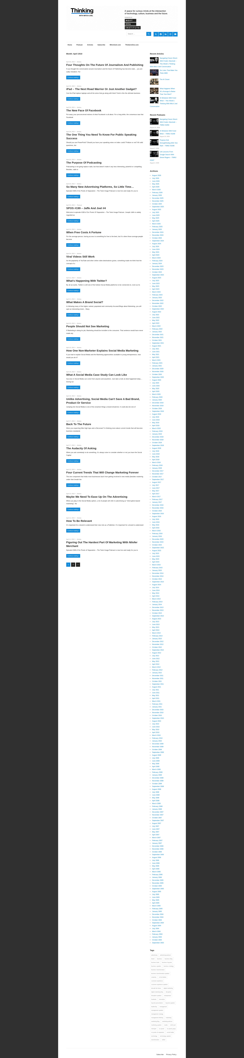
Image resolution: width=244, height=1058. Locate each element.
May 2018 (155, 457)
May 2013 (155, 627)
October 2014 (157, 579)
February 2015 (157, 568)
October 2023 (157, 272)
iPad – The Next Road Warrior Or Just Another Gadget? (101, 89)
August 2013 (156, 619)
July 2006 (155, 860)
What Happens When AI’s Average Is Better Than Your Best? (167, 91)
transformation (155, 1039)
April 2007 (155, 835)
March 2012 (156, 667)
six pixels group (171, 1028)
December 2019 (157, 403)
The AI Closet (164, 79)
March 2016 (156, 531)
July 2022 (155, 315)
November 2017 (157, 474)
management (163, 1006)
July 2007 (155, 826)
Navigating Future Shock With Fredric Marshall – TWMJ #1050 (168, 122)
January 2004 (157, 937)
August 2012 (156, 653)
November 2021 (157, 337)
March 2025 (156, 224)
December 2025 (157, 198)
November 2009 (157, 747)
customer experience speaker (159, 984)
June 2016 (155, 522)
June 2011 (155, 693)
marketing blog (155, 1021)
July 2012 (155, 656)
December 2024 (157, 232)
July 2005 (155, 894)
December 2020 (157, 369)
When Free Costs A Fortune (83, 232)
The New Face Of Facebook (83, 110)
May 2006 (155, 866)
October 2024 (157, 238)
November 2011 (157, 678)
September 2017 (158, 479)
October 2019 (157, 408)
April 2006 (155, 869)
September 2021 (158, 343)
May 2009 (155, 764)
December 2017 (157, 471)
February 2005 (157, 909)
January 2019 (157, 434)
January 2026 (157, 195)
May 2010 (155, 729)
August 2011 (156, 687)
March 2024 (156, 258)
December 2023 (157, 266)
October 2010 (157, 715)
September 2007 (158, 820)
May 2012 (155, 661)
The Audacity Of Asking (81, 448)
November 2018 (157, 440)
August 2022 (156, 312)
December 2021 (157, 334)
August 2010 (156, 721)
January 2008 (157, 809)
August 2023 (156, 278)
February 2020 (157, 397)
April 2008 (155, 801)
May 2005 (155, 900)
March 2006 (156, 872)
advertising (154, 955)
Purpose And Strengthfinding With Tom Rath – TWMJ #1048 (169, 143)
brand (152, 959)
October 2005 (157, 886)
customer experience (157, 981)
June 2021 (155, 352)
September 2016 (158, 513)
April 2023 (155, 289)
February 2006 (157, 874)
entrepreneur (167, 995)
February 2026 (157, 192)
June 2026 (155, 181)
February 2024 (157, 261)
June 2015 (155, 556)
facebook (153, 999)
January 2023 (157, 298)
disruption (168, 992)
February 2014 (157, 602)
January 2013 (157, 639)
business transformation (158, 970)
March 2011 (156, 701)
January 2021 (157, 366)
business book (155, 962)
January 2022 (157, 332)
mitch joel (173, 1025)
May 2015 (155, 559)
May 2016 (155, 525)
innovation (162, 999)
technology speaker (165, 1036)
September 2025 (158, 207)
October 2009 (157, 749)
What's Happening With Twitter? (86, 280)
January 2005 (157, 911)
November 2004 (157, 917)
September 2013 (158, 616)
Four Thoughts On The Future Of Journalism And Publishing (104, 64)
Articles (90, 45)
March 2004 (156, 931)
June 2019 (155, 420)
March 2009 (156, 769)
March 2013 (156, 633)
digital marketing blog (157, 992)
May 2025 (155, 218)
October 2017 (157, 477)
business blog (168, 959)
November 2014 (157, 576)
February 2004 (157, 934)
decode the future (156, 988)
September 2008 (158, 786)
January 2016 (157, 536)
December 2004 (157, 914)
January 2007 (157, 843)
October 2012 (157, 647)
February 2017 (157, 499)
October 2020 (157, 374)
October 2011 (157, 681)
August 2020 (156, 380)
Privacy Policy (171, 1054)
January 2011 (157, 707)
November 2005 (157, 883)
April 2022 (155, 323)
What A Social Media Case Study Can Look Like (96, 374)
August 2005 (156, 891)
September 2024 (158, 241)
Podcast (79, 45)
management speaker (157, 1010)
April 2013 (155, 630)
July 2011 (155, 690)
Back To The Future (78, 424)
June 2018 (155, 454)
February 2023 (157, 295)
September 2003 (158, 943)
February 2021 (157, 363)
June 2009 (155, 761)
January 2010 (157, 741)
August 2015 (156, 550)
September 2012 (158, 650)
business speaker (156, 966)
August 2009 (156, 755)
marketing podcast (167, 1021)
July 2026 (155, 178)
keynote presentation (157, 1003)
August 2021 (156, 346)
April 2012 (155, 664)
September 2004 (158, 923)
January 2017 (157, 502)
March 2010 (156, 735)
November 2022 (157, 303)
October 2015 (157, 545)
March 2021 (156, 360)
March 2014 (156, 599)
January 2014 (157, 604)
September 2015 (158, 548)
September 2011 (158, 684)
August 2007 (156, 823)
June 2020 (155, 386)
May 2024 (155, 252)
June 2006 (155, 863)
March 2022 (156, 326)
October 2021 (157, 340)
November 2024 (157, 235)
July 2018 (155, 451)
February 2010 (157, 738)
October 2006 (157, 852)
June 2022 (155, 317)
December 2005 (157, 880)
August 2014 (156, 585)
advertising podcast (165, 955)
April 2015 (155, 562)
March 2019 (156, 428)
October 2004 (157, 920)
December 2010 (157, 710)
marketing (168, 1017)
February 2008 (157, 806)
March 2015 (156, 565)
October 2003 (157, 940)
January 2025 (157, 229)
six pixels (161, 1028)
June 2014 (155, 590)
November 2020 (157, 371)
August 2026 (156, 175)
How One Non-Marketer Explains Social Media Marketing (102, 350)
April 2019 (155, 425)
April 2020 (155, 391)
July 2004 (155, 928)
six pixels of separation (157, 1032)
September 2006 (158, 854)
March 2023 (156, 292)
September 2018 (158, 445)
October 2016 (157, 511)
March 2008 (156, 803)
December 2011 (157, 675)
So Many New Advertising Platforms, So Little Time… (100, 186)
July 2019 (155, 417)
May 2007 (155, 832)
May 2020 (155, 388)
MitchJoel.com (115, 45)
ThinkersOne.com (132, 45)
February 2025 (157, 227)
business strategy (169, 966)
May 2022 (155, 320)
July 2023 (155, 281)
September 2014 (158, 582)
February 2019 (157, 431)
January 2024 (157, 263)
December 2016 (157, 505)
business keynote (167, 962)
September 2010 (158, 718)
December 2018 (157, 437)
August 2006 (156, 857)
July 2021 (155, 349)
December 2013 (157, 607)
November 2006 (157, 849)
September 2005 (158, 889)
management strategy (157, 1014)
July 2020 (155, 383)
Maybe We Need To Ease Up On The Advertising (96, 496)
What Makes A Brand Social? (84, 302)
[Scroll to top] (240, 1054)
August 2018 (156, 448)
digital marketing (168, 988)
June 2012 (155, 658)
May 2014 (155, 593)
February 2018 (157, 465)
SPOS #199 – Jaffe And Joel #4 (86, 208)
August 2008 (156, 789)
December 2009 (157, 744)
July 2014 (155, 587)
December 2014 (157, 573)
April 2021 (155, 357)
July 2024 (155, 246)
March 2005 (156, 906)
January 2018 (157, 468)
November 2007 (157, 815)
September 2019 (158, 411)
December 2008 (157, 778)
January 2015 (157, 570)
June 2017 (155, 488)
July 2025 (155, 212)
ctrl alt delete (162, 977)
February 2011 (157, 704)
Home (70, 45)
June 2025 (155, 215)
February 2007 (157, 840)
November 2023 (157, 269)
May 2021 (155, 354)
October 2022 (157, 306)
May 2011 (155, 695)
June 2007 (155, 829)
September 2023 (158, 275)
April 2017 (155, 494)
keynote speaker (170, 1003)
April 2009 (155, 766)
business (159, 959)
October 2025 (157, 204)
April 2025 (155, 221)
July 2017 (155, 485)
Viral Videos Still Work (80, 256)
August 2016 (156, 516)
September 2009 (158, 752)
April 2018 (155, 460)
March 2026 (156, 190)
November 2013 (157, 610)
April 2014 (155, 596)
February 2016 (157, 533)
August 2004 (156, 926)
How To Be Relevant (79, 520)
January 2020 (157, 400)
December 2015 (157, 539)
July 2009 (155, 758)
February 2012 (157, 670)
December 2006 (157, 846)
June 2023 (155, 283)
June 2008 (155, 795)
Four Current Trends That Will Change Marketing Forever (102, 472)
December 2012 (157, 641)
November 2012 (157, 644)
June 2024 (155, 249)
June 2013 (155, 624)
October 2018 (157, 443)
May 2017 (155, 491)
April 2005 (155, 903)
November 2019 (157, 406)
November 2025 (157, 201)
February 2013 (157, 636)
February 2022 (157, 329)
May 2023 (155, 286)
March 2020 (156, 394)
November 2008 (157, 781)
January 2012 (157, 673)
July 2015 (155, 553)
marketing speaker (156, 1025)
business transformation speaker (160, 973)
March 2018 (156, 462)
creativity (153, 977)
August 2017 (156, 482)
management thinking (157, 1017)
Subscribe (101, 45)
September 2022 (158, 309)
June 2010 (155, 727)
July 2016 (155, 519)
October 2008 (157, 784)
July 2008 (155, 792)
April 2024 (155, 255)
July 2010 (155, 724)
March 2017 (156, 496)
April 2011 (155, 698)
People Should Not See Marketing (87, 326)
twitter (163, 1039)
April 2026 (155, 187)
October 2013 (157, 613)
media (166, 1025)
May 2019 (155, 423)
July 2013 (155, 622)
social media (170, 1032)
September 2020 (158, 377)
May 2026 (155, 184)
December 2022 (157, 300)
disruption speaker (156, 995)
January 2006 (157, 877)
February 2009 (157, 772)
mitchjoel (153, 1028)
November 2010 (157, 712)
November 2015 (157, 542)
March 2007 (156, 837)
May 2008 (155, 798)
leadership (154, 1006)
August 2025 (156, 209)
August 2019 (156, 414)
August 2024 (156, 244)
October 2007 (157, 818)
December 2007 (157, 812)
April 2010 (155, 732)
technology (154, 1036)
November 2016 (157, 508)
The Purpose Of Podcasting (84, 162)
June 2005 (155, 897)
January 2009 (157, 775)
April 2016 (155, 528)
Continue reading (72, 77)
